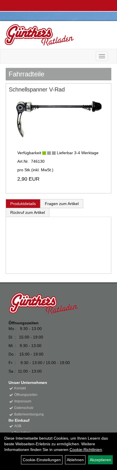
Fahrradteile (26, 74)
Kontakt (20, 388)
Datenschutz (24, 408)
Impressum (22, 401)
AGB (17, 426)
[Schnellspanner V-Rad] (58, 119)
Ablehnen (75, 460)
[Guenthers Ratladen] (56, 35)
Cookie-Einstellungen (42, 460)
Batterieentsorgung (29, 414)
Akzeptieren (100, 460)
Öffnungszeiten (25, 395)
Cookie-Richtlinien (86, 449)
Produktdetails (23, 203)
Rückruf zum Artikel (27, 212)
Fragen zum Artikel (62, 203)
